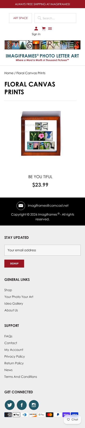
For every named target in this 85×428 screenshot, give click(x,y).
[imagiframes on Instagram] (34, 405)
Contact (10, 343)
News (8, 370)
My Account (13, 350)
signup (14, 263)
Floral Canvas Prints (30, 73)
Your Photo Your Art (18, 297)
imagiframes (47, 214)
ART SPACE (20, 18)
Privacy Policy (14, 356)
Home (8, 73)
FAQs (8, 336)
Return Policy (14, 363)
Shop (8, 290)
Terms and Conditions (20, 377)
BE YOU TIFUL (40, 176)
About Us (11, 310)
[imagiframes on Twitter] (10, 405)
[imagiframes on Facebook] (22, 405)
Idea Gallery (13, 303)
